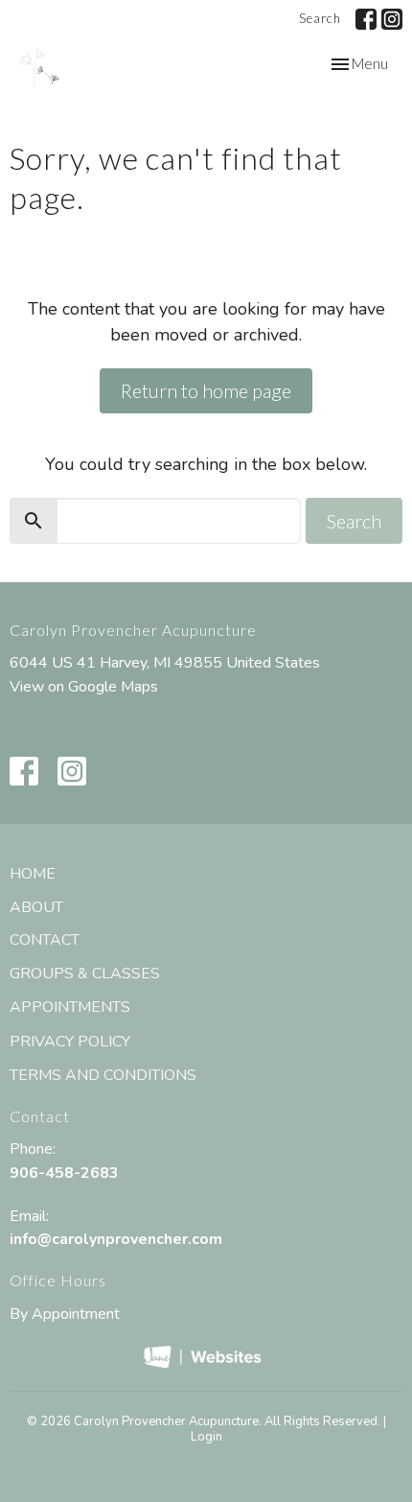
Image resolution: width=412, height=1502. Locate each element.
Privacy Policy (70, 1041)
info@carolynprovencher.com (116, 1239)
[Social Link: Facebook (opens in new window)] (366, 19)
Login (206, 1436)
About (36, 907)
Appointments (70, 1007)
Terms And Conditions (103, 1075)
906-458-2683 (64, 1173)
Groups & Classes (85, 973)
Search (320, 18)
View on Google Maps (84, 686)
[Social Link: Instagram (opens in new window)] (391, 19)
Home (33, 873)
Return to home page (206, 390)
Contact (45, 939)
